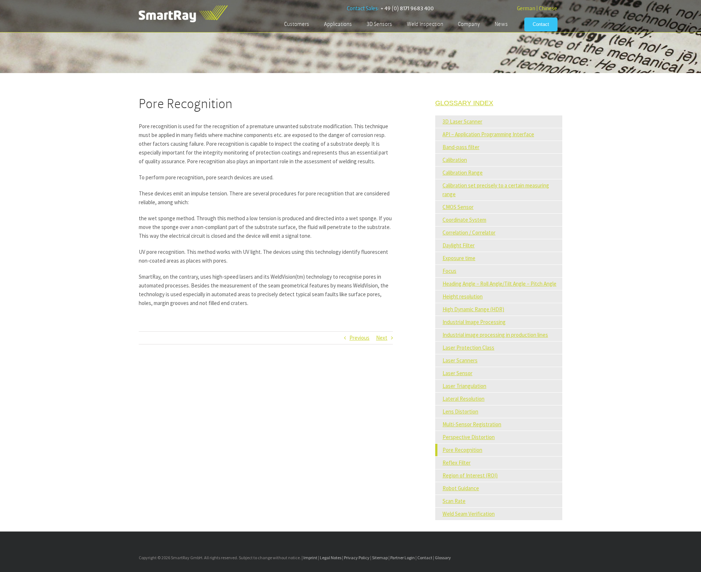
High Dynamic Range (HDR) (473, 309)
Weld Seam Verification (469, 513)
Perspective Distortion (469, 437)
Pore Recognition (462, 449)
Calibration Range (463, 172)
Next (381, 337)
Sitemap (380, 557)
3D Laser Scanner (462, 121)
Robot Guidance (461, 488)
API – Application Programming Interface (488, 134)
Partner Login (402, 557)
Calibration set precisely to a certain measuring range (496, 190)
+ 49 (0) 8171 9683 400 (407, 8)
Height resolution (463, 296)
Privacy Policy (356, 557)
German (526, 8)
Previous (359, 337)
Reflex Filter (457, 462)
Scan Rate (454, 500)
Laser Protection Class (468, 347)
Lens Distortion (460, 411)
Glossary (443, 557)
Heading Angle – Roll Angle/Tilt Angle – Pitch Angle (499, 283)
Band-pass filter (461, 147)
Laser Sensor (457, 373)
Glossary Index (464, 103)
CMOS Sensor (458, 206)
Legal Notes (330, 557)
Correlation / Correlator (469, 232)
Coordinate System (464, 219)
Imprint (310, 557)
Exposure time (459, 258)
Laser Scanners (460, 360)
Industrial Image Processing (474, 322)
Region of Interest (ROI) (470, 475)
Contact (424, 557)
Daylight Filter (459, 245)
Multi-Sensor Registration (472, 424)
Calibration (455, 159)
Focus (449, 270)
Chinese (548, 8)
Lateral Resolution (463, 398)
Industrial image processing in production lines (495, 334)
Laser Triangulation (464, 385)
